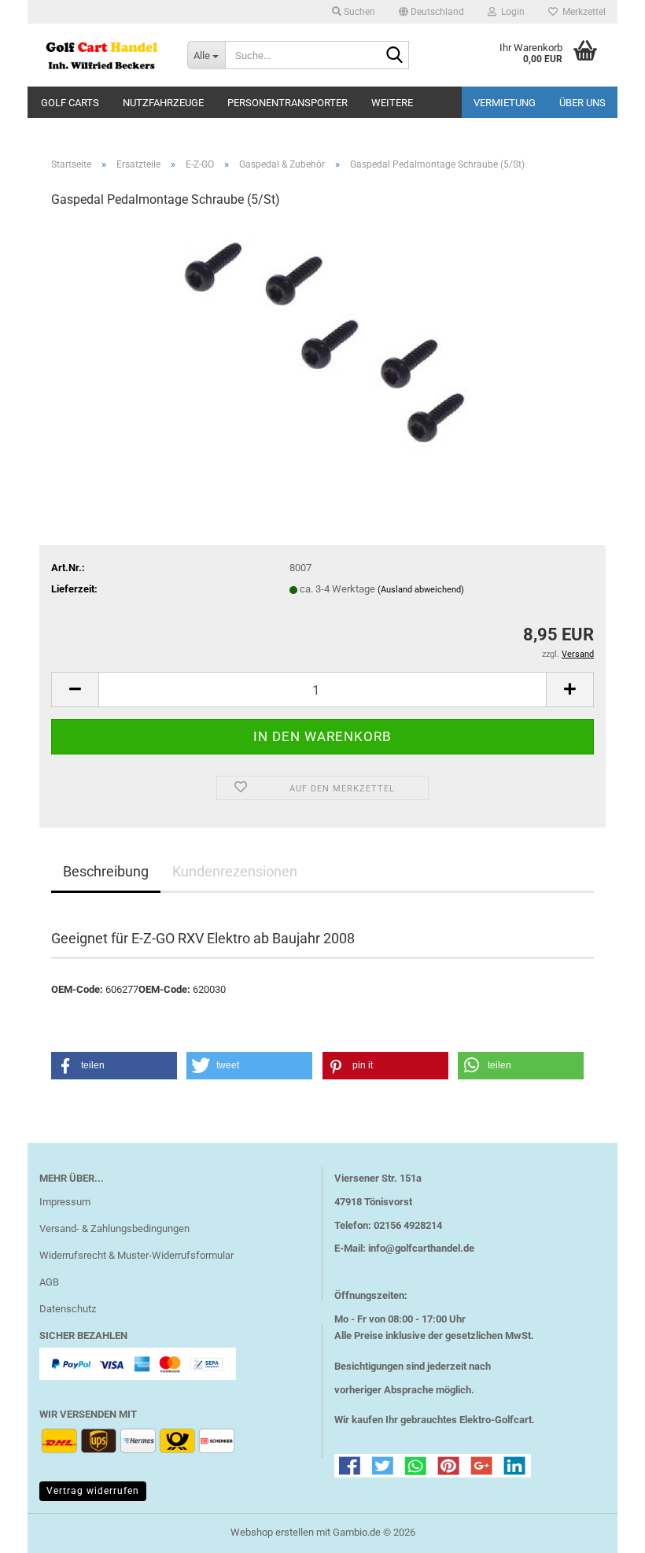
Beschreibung (106, 871)
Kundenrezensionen (234, 871)
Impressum (64, 1202)
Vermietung (505, 103)
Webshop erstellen (272, 1532)
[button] (431, 12)
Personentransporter (287, 103)
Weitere (392, 103)
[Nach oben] (601, 1529)
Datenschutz (67, 1309)
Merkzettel (582, 11)
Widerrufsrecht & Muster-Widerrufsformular (136, 1255)
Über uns (582, 103)
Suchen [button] (358, 11)
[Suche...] (394, 56)
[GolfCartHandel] (101, 55)
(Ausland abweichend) (421, 590)
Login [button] (510, 11)
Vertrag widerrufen (92, 1490)
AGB (49, 1282)
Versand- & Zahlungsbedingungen (114, 1228)
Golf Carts (70, 103)
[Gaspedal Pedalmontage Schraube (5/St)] (323, 340)
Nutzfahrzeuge (163, 103)
